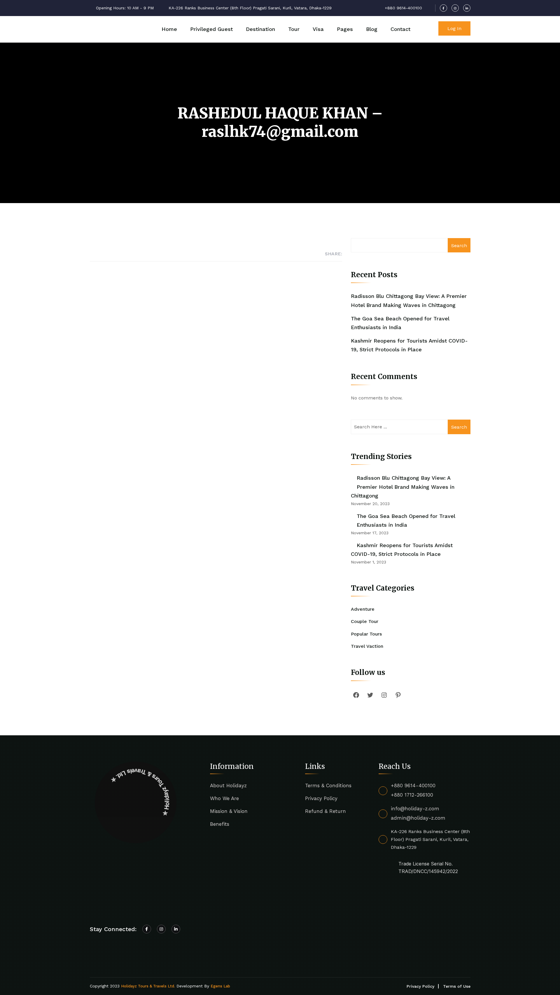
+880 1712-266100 (412, 795)
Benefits (219, 824)
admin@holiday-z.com (418, 818)
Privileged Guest (211, 29)
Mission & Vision (229, 811)
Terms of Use (456, 986)
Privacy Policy (321, 798)
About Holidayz (228, 785)
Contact (400, 29)
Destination (260, 29)
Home (169, 29)
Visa (318, 29)
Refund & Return (325, 811)
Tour (294, 29)
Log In (454, 28)
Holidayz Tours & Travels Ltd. (148, 986)
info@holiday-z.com (415, 808)
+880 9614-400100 (413, 785)
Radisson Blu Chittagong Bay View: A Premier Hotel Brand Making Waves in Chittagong (402, 487)
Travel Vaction (367, 646)
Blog (371, 29)
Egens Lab (220, 986)
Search (459, 245)
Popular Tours (366, 634)
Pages (345, 29)
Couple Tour (364, 621)
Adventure (362, 609)
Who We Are (224, 798)
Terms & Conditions (328, 785)
